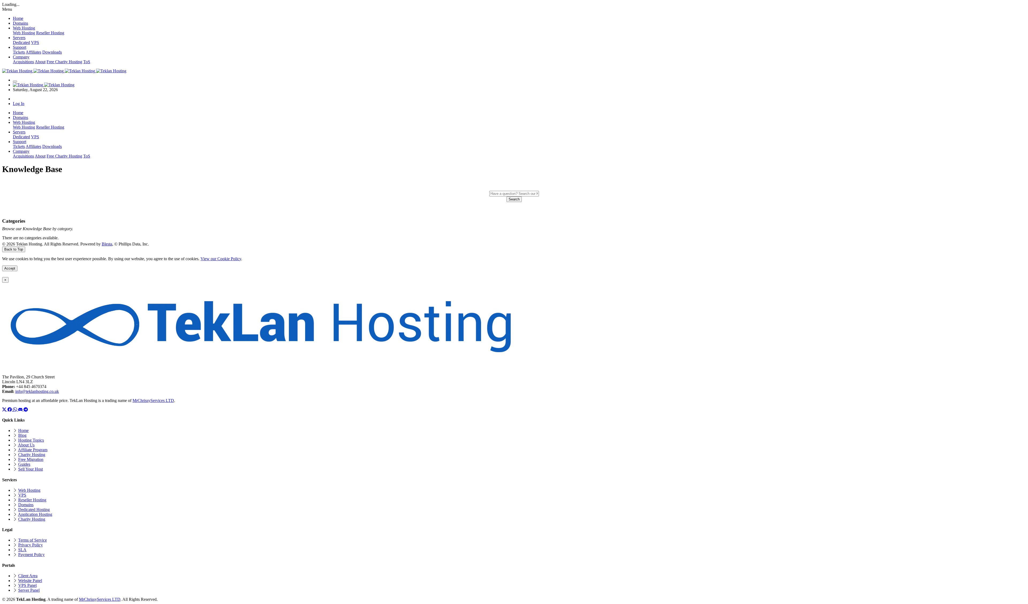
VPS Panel (27, 585)
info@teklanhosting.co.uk (37, 391)
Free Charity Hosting (64, 61)
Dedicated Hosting (34, 509)
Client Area (27, 575)
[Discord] (21, 409)
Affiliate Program (32, 450)
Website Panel (30, 580)
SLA (22, 549)
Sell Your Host (30, 469)
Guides (24, 464)
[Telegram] (26, 409)
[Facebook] (10, 409)
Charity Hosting (31, 454)
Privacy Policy (30, 545)
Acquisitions (23, 61)
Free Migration (30, 459)
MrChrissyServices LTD (153, 400)
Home (23, 430)
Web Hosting (24, 33)
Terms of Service (32, 540)
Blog (22, 435)
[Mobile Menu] (15, 81)
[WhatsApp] (15, 409)
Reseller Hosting (50, 33)
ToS (86, 61)
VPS (35, 42)
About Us (26, 445)
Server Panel (29, 590)
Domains (25, 504)
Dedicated (21, 42)
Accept (9, 268)
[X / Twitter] (4, 409)
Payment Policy (31, 554)
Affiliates (33, 52)
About (40, 61)
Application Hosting (35, 514)
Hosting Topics (31, 440)
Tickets (19, 52)
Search (514, 199)
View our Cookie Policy (221, 258)
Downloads (52, 52)
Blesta (107, 244)
